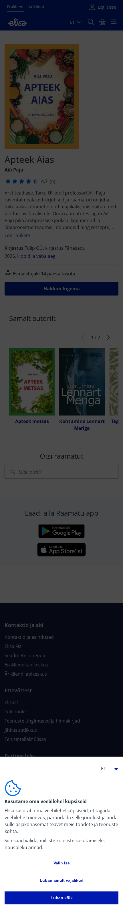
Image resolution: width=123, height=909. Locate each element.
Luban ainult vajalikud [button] (62, 880)
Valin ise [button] (61, 863)
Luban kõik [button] (62, 897)
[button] (107, 768)
